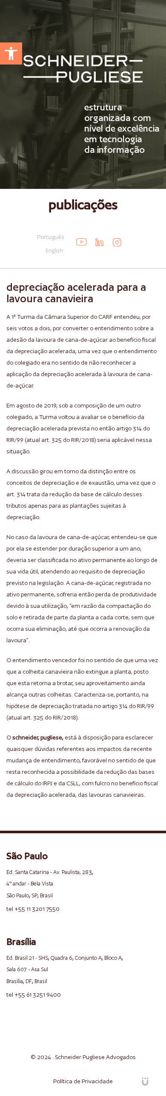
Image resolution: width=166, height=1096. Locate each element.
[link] (11, 53)
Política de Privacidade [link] (83, 1081)
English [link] (54, 250)
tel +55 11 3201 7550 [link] (33, 908)
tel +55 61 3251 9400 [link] (33, 994)
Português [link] (50, 236)
